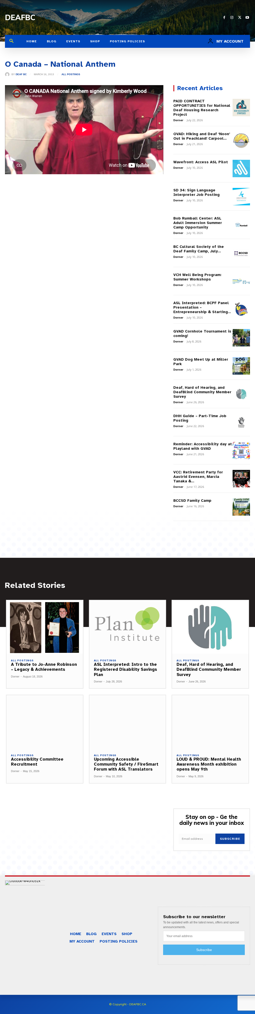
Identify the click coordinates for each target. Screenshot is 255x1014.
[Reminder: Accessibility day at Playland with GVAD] (241, 450)
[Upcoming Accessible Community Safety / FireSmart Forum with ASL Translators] (127, 722)
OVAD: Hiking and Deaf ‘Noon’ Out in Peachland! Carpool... (201, 136)
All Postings (71, 74)
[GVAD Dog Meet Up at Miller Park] (241, 366)
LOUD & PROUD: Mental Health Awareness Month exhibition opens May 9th (209, 764)
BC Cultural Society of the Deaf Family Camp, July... (198, 248)
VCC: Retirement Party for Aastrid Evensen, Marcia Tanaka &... (198, 476)
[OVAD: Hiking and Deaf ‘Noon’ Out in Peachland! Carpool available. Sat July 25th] (241, 140)
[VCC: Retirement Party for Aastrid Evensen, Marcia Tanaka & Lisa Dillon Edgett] (241, 478)
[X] (239, 17)
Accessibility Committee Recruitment (37, 762)
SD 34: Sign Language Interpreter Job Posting (196, 192)
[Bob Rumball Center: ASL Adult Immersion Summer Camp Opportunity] (241, 224)
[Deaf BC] (8, 74)
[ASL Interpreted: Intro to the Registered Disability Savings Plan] (127, 627)
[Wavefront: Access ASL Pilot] (241, 168)
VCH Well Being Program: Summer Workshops (197, 277)
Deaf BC (21, 74)
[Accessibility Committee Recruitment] (44, 722)
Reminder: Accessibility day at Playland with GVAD (202, 446)
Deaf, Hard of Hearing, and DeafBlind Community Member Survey (202, 392)
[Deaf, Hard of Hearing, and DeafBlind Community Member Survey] (241, 394)
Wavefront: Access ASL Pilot (200, 162)
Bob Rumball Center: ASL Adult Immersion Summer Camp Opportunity (197, 222)
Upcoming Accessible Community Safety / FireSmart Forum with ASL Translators (126, 764)
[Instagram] (232, 17)
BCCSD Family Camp (192, 500)
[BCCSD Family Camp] (241, 507)
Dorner (178, 120)
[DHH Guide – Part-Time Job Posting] (241, 422)
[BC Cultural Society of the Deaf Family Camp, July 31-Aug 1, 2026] (241, 253)
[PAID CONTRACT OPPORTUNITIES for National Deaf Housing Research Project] (241, 107)
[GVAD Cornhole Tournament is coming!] (241, 337)
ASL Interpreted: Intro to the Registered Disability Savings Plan (125, 669)
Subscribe (230, 839)
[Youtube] (247, 17)
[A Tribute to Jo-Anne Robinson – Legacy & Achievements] (44, 627)
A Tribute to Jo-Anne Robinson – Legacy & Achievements (44, 667)
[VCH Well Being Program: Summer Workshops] (241, 281)
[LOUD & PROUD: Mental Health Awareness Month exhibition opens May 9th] (210, 722)
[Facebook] (224, 17)
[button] (11, 41)
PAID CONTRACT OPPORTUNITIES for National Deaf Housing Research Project (201, 108)
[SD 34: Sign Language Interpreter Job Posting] (241, 196)
